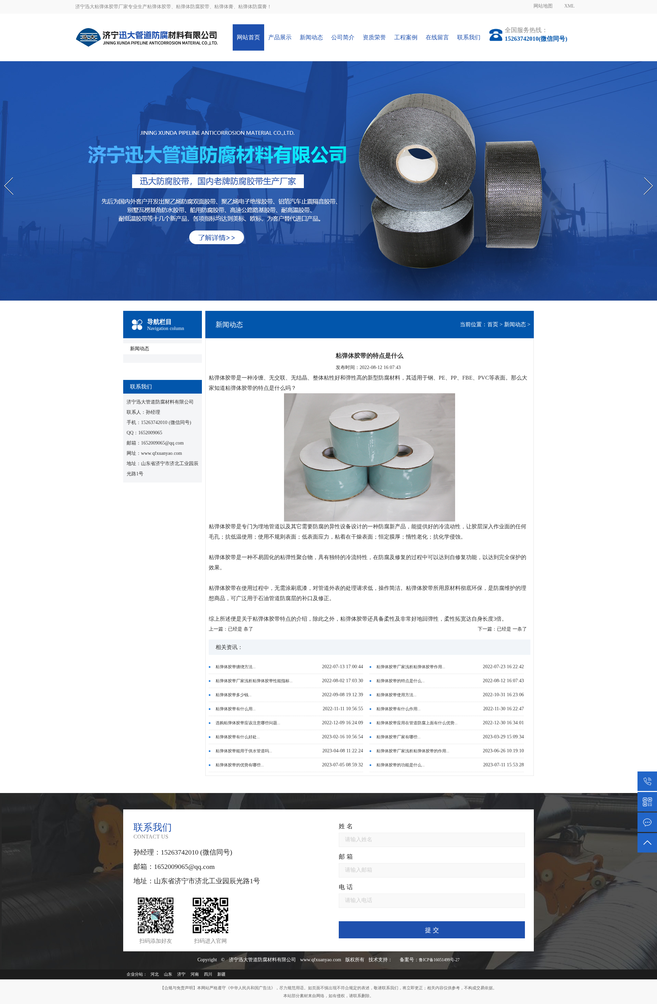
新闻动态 (311, 37)
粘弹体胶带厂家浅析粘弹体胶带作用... (410, 666)
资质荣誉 (374, 37)
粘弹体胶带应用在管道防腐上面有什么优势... (417, 723)
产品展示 (280, 37)
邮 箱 (346, 856)
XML (569, 6)
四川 (208, 974)
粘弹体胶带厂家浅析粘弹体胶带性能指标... (254, 680)
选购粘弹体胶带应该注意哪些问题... (248, 723)
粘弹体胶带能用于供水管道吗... (244, 751)
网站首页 (248, 37)
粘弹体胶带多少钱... (234, 694)
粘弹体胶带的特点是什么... (400, 680)
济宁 (181, 974)
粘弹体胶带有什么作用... (398, 708)
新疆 (221, 974)
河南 (195, 974)
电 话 (346, 887)
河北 (155, 974)
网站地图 (543, 6)
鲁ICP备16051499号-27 (439, 959)
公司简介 (343, 37)
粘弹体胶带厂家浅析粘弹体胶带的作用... (412, 751)
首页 (492, 324)
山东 (168, 974)
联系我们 (468, 37)
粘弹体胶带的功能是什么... (400, 765)
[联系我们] (647, 822)
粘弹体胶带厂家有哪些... (398, 737)
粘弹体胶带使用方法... (396, 694)
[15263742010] (647, 781)
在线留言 (437, 37)
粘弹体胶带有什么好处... (238, 737)
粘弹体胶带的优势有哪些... (240, 765)
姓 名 (346, 826)
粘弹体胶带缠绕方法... (236, 666)
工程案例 (405, 37)
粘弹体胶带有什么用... (236, 708)
